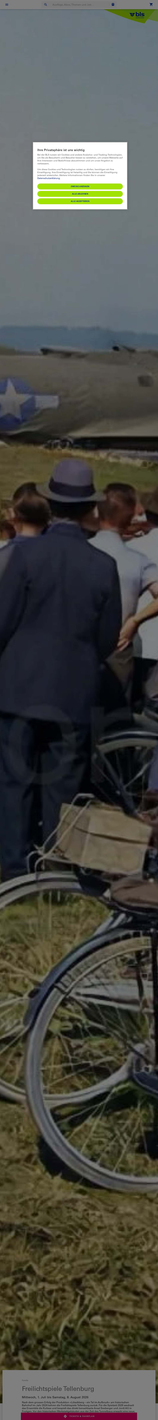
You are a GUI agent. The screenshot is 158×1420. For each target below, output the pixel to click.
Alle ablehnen (80, 193)
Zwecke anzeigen (80, 186)
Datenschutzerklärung (48, 178)
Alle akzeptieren (80, 201)
